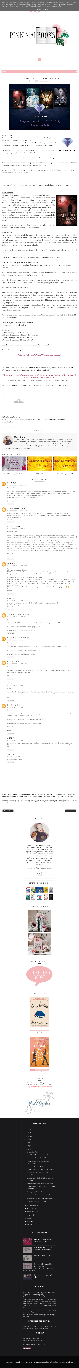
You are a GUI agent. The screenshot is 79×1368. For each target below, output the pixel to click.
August (30, 1215)
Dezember (31, 1152)
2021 (27, 1133)
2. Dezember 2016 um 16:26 (18, 664)
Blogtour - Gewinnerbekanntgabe (39, 1195)
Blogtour (42, 430)
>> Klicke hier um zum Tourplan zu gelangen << (39, 158)
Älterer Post (70, 811)
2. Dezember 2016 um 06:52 (18, 565)
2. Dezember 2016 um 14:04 (18, 616)
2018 (27, 1143)
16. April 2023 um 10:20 (16, 756)
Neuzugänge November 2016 (37, 1192)
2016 (27, 1149)
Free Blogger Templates (23, 1362)
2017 (27, 1146)
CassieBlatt (13, 661)
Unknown (12, 483)
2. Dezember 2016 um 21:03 (18, 707)
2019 (27, 1139)
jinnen (10, 754)
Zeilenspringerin (16, 508)
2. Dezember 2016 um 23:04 (18, 740)
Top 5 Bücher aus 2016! (35, 1166)
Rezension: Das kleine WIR (36, 1158)
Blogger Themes (40, 1362)
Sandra (11, 563)
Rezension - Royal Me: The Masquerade (41, 1198)
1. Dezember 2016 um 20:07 (18, 510)
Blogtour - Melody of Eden (36, 1201)
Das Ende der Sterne (42, 1256)
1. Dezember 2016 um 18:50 (18, 485)
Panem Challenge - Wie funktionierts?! (41, 1170)
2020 (28, 1136)
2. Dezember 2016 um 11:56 (18, 600)
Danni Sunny (13, 705)
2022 (27, 1130)
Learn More (36, 9)
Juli (28, 1218)
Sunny (9, 731)
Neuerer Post (8, 811)
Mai (28, 1225)
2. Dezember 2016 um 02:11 (18, 528)
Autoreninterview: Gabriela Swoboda (40, 1183)
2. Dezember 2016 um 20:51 (18, 685)
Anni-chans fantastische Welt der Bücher (21, 143)
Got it (45, 9)
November (31, 1205)
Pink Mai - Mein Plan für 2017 (37, 1155)
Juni (29, 1221)
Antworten (11, 504)
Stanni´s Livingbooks (18, 614)
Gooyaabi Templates (65, 1362)
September (31, 1212)
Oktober (30, 1208)
